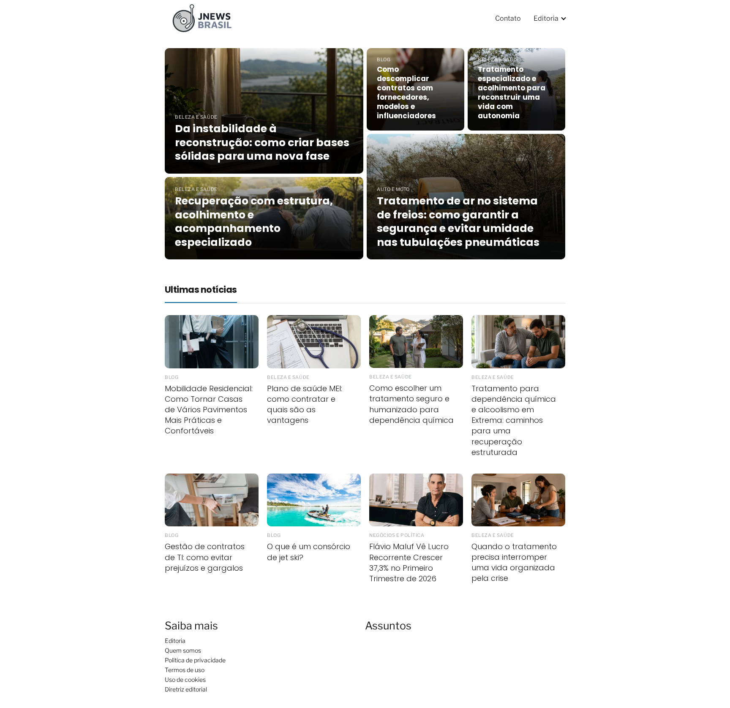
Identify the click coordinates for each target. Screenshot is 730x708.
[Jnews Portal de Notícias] (207, 18)
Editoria (546, 18)
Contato (508, 18)
